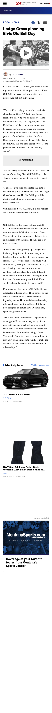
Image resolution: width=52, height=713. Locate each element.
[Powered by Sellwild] (45, 518)
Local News (11, 22)
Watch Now (44, 3)
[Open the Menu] (4, 3)
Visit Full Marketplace (40, 365)
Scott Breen (17, 74)
